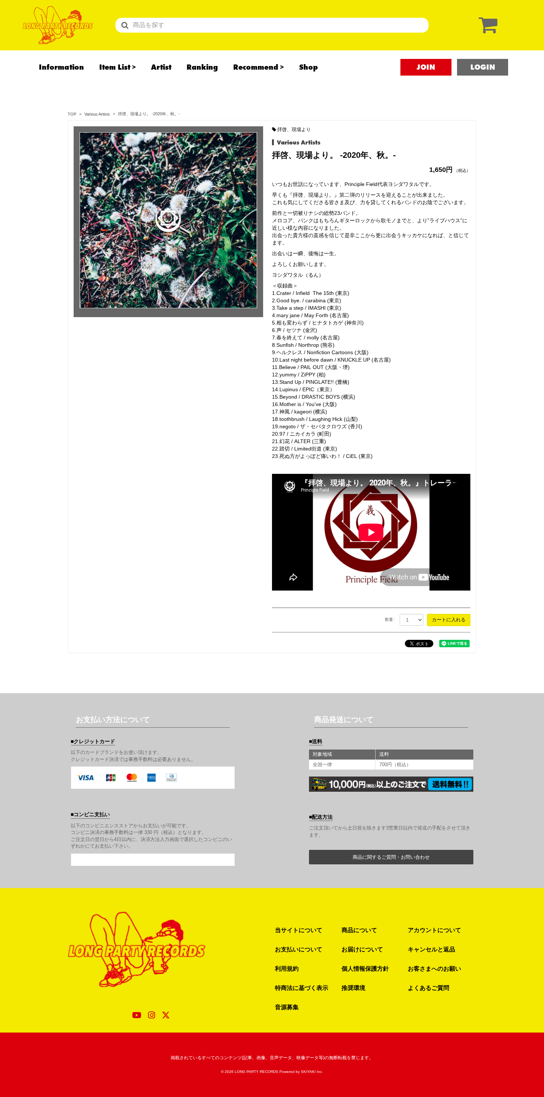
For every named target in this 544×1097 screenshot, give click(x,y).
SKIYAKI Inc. (312, 1072)
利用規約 (287, 968)
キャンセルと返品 (431, 949)
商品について (359, 930)
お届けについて (362, 949)
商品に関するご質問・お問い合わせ (391, 857)
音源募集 (287, 1007)
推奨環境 (353, 987)
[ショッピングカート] (486, 25)
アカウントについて (434, 930)
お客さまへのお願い (434, 968)
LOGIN (482, 67)
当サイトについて (298, 930)
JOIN (426, 67)
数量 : (390, 619)
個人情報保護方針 (365, 968)
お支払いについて (298, 949)
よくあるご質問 (428, 987)
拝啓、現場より (294, 129)
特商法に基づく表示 (301, 987)
